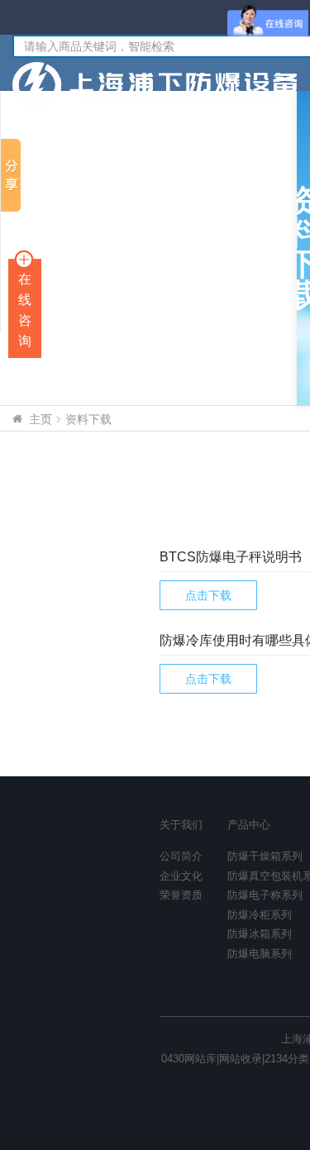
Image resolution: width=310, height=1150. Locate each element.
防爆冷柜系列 (259, 915)
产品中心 (248, 824)
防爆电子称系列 (265, 895)
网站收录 (240, 1058)
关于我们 (181, 824)
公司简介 (181, 856)
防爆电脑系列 (259, 953)
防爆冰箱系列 (259, 934)
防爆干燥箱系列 (265, 856)
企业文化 (181, 876)
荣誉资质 (181, 895)
